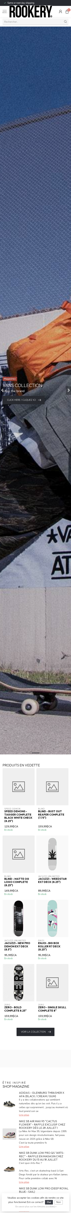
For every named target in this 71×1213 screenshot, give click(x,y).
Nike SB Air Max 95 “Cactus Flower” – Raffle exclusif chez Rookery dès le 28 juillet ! (42, 1124)
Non (58, 1202)
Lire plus (24, 1115)
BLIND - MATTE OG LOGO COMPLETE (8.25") (16, 882)
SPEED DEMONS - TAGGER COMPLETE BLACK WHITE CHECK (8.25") (18, 816)
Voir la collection (33, 1031)
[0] (67, 11)
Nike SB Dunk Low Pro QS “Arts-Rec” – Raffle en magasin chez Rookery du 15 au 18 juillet (41, 1156)
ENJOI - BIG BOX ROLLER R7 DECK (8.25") (49, 946)
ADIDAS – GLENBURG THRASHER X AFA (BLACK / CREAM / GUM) (41, 1094)
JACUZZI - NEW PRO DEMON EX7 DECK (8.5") (17, 946)
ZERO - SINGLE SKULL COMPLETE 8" (52, 1009)
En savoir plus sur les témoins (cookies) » (36, 1206)
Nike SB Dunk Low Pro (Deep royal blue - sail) (43, 1190)
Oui (49, 1202)
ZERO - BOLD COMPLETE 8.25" (15, 1009)
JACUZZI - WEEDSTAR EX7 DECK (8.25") (52, 880)
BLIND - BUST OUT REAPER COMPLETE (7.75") (51, 814)
